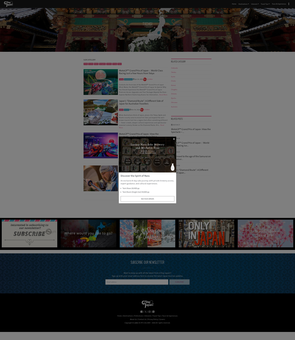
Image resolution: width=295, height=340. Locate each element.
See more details (147, 199)
